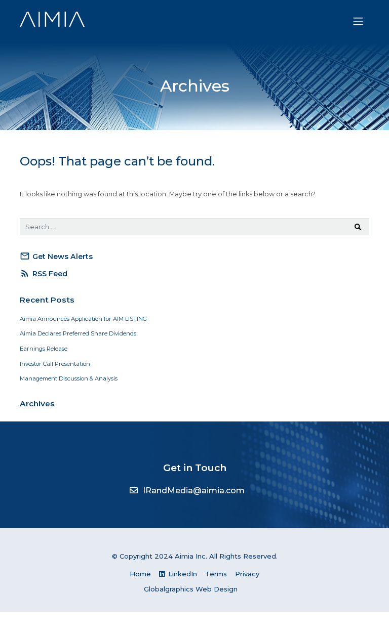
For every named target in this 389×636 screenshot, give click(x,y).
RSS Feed (43, 273)
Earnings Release (43, 348)
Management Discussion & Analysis (69, 378)
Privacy (247, 574)
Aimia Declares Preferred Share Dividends (78, 333)
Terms (216, 574)
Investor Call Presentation (55, 363)
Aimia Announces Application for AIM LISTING (83, 318)
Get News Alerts (56, 256)
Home (140, 574)
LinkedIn (181, 574)
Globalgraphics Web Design (191, 589)
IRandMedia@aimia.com (194, 490)
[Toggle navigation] (358, 21)
